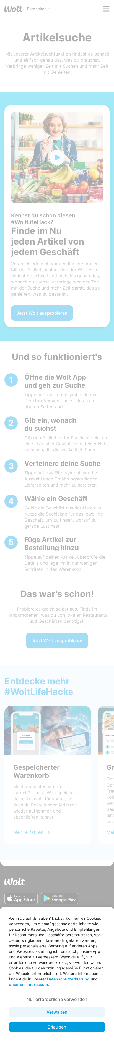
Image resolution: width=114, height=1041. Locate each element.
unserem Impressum (28, 984)
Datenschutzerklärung (68, 979)
